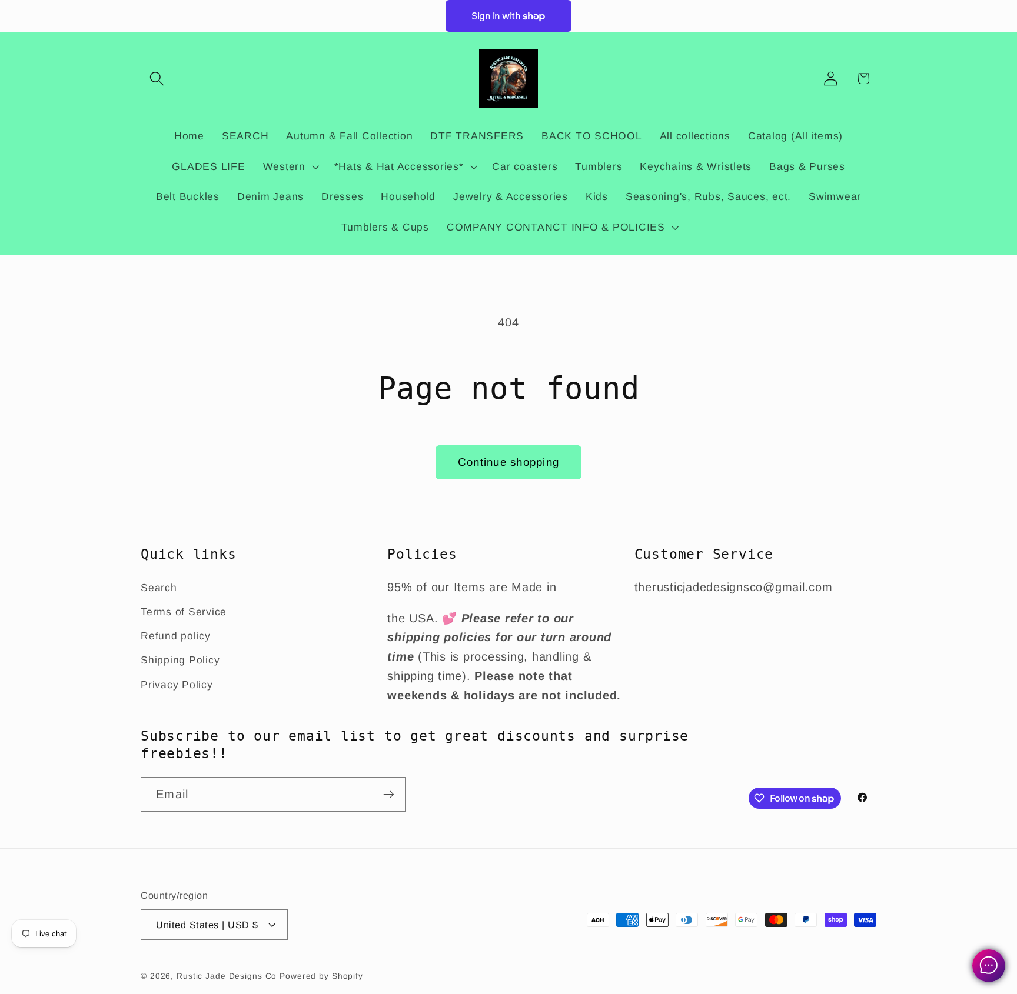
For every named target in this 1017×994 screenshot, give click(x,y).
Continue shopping (508, 462)
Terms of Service (184, 612)
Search (159, 587)
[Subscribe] (389, 794)
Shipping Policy (180, 660)
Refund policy (176, 636)
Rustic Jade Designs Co (227, 976)
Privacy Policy (177, 685)
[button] (157, 78)
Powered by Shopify (321, 976)
